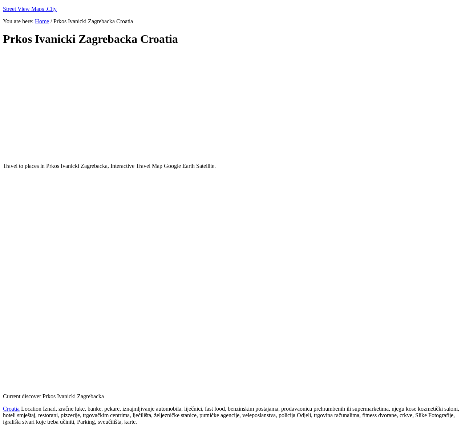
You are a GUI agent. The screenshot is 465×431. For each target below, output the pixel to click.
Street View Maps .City (30, 9)
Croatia (11, 409)
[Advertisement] (179, 105)
